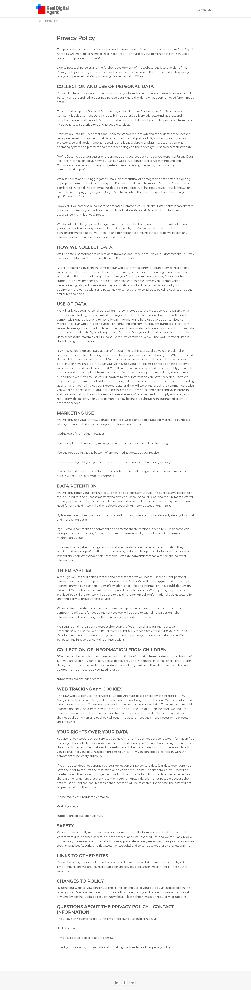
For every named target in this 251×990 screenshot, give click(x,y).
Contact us (204, 9)
